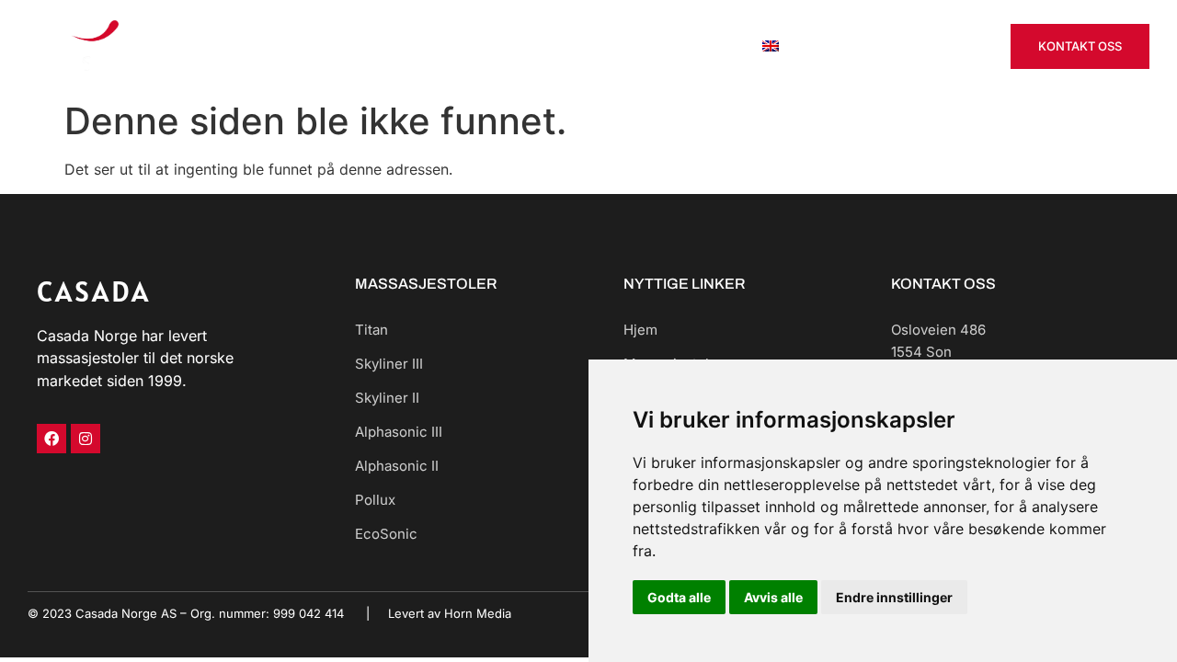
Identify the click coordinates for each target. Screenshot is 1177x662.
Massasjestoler (486, 45)
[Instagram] (85, 438)
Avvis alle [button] (773, 597)
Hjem (392, 45)
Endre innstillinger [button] (894, 597)
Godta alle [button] (679, 597)
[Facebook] (51, 438)
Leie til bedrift (609, 45)
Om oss (705, 45)
